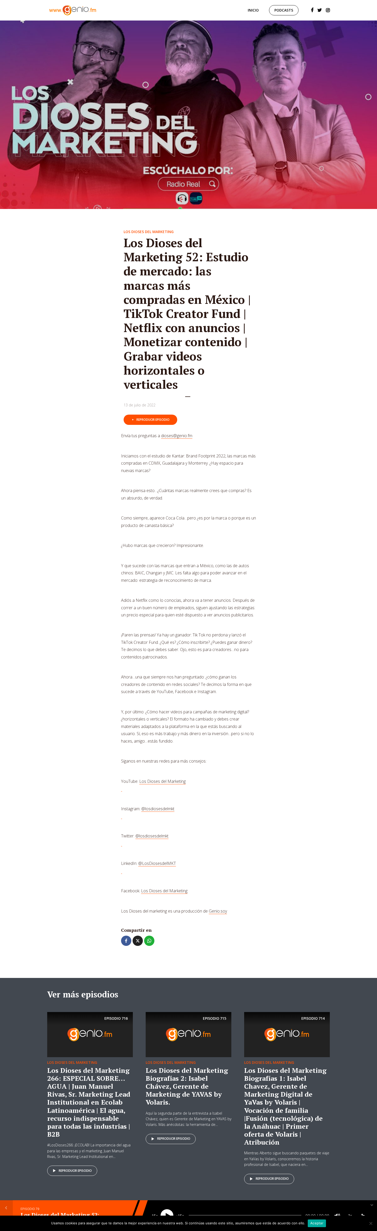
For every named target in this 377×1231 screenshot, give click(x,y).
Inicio (253, 10)
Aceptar (316, 1223)
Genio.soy (218, 911)
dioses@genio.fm (176, 435)
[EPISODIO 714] (287, 1034)
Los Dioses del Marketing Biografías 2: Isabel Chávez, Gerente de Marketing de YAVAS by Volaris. (187, 1086)
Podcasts (283, 10)
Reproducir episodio (153, 419)
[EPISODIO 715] (188, 1034)
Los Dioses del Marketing (149, 231)
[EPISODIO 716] (90, 1034)
